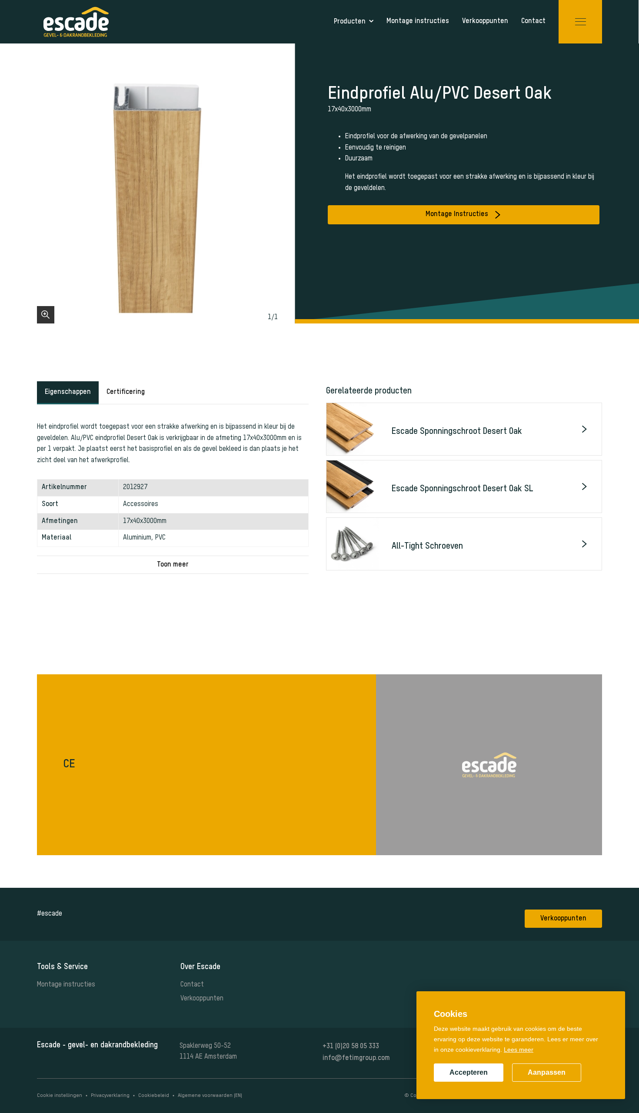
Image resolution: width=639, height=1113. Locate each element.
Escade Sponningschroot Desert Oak (457, 431)
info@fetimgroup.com (356, 1058)
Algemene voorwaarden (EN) (210, 1095)
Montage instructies (66, 984)
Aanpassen (547, 1072)
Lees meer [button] (518, 1049)
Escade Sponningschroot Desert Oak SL (462, 489)
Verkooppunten (563, 918)
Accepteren (468, 1072)
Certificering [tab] (125, 392)
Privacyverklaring (110, 1095)
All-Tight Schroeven (427, 546)
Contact (192, 984)
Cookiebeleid (153, 1095)
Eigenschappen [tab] (68, 392)
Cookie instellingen (59, 1095)
